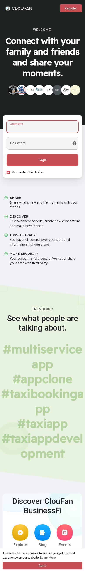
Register (71, 8)
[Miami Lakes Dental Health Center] (57, 90)
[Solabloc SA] (31, 90)
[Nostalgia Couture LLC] (75, 90)
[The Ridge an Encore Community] (39, 90)
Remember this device (27, 172)
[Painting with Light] (48, 90)
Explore (20, 544)
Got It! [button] (42, 565)
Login (43, 160)
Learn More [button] (48, 557)
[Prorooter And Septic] (22, 90)
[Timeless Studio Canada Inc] (13, 90)
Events (65, 544)
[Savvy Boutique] (66, 90)
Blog (43, 544)
